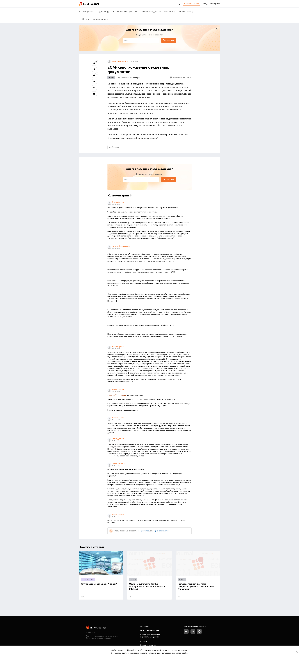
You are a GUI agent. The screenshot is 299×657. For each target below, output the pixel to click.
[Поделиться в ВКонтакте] (94, 81)
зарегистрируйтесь (161, 531)
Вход (205, 4)
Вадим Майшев (118, 389)
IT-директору (103, 11)
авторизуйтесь (144, 531)
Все (86, 11)
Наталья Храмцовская (121, 246)
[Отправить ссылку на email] (94, 93)
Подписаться (168, 40)
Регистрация (215, 4)
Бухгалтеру (169, 11)
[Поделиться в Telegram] (94, 87)
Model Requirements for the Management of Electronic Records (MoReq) (147, 586)
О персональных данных (150, 630)
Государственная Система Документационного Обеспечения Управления (196, 586)
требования (114, 147)
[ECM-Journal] (96, 627)
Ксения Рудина (118, 347)
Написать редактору (148, 645)
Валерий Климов (118, 464)
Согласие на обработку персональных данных (150, 636)
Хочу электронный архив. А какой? (99, 584)
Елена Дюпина (118, 202)
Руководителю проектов (125, 11)
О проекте (144, 626)
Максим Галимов (119, 418)
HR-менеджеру (186, 11)
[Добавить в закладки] (94, 69)
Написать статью (191, 4)
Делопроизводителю (151, 11)
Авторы (143, 641)
